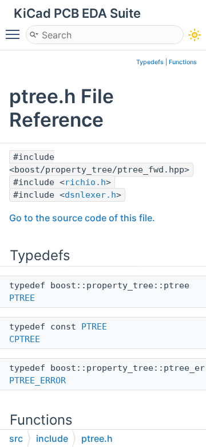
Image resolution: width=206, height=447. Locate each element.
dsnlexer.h (90, 195)
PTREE (22, 298)
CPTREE (24, 339)
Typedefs (150, 62)
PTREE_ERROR (37, 380)
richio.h (85, 182)
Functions (183, 62)
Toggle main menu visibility (15, 33)
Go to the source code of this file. (82, 217)
